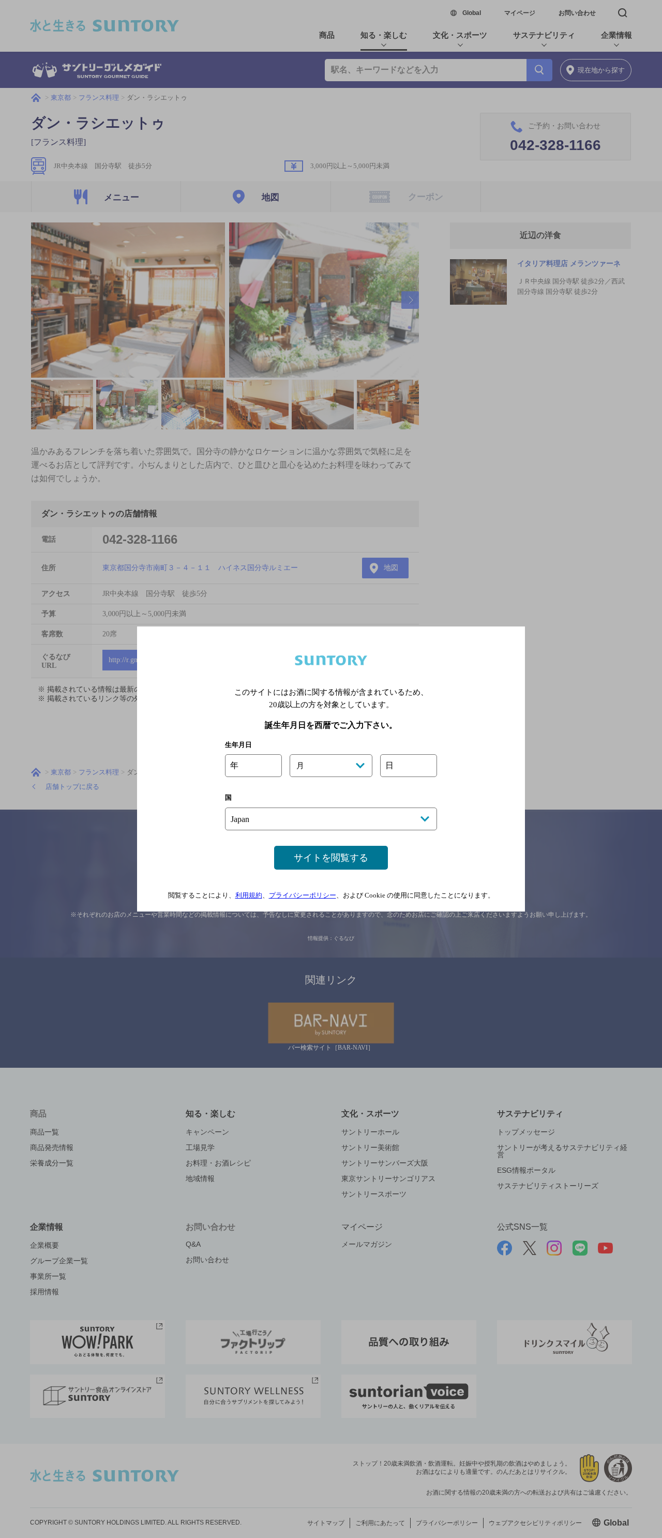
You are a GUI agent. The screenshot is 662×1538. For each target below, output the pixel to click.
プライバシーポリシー (302, 895)
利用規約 (248, 895)
